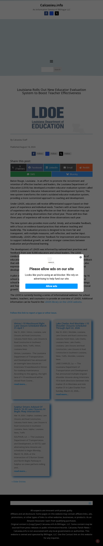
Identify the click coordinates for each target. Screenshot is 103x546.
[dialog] (51, 273)
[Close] (80, 257)
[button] (51, 286)
